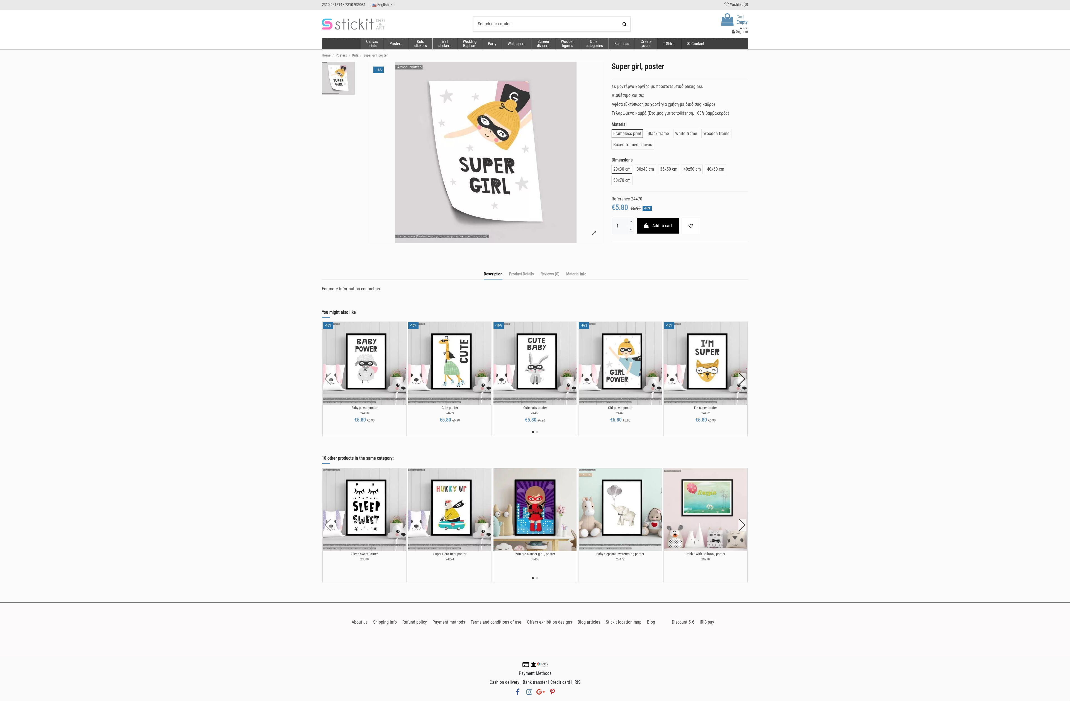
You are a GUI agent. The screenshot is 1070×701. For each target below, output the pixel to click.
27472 (620, 559)
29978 (705, 559)
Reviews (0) (550, 273)
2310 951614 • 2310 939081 (344, 4)
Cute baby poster (535, 408)
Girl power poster (620, 408)
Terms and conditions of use (496, 622)
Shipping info (385, 622)
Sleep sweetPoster (364, 554)
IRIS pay (707, 622)
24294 (450, 559)
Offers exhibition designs (549, 622)
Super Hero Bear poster (449, 554)
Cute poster (450, 408)
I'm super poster (705, 408)
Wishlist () (738, 4)
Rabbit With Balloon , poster (705, 554)
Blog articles (589, 622)
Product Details (521, 273)
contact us (370, 288)
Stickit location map (623, 622)
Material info (576, 273)
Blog (651, 622)
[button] (594, 43)
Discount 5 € (683, 622)
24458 (364, 413)
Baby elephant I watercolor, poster (620, 554)
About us (360, 622)
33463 (535, 559)
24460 (535, 413)
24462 (705, 413)
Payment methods (448, 622)
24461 (620, 413)
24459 (450, 413)
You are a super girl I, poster (535, 554)
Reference (621, 199)
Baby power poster (364, 408)
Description (493, 273)
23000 (364, 559)
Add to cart (662, 225)
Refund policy (414, 622)
